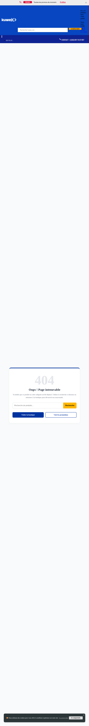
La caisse (84, 32)
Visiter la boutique (28, 415)
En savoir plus (63, 718)
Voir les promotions (61, 415)
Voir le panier (83, 29)
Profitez (63, 2)
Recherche (69, 405)
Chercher (75, 29)
